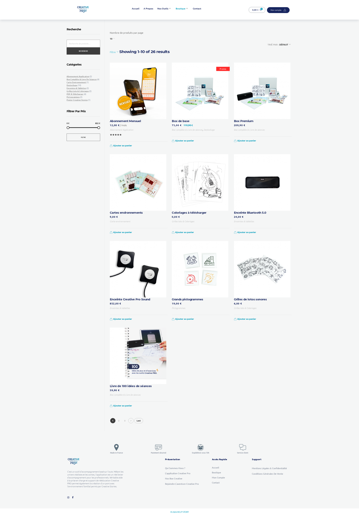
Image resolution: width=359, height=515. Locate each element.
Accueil (135, 8)
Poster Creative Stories (77, 100)
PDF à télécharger (75, 94)
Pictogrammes (178, 308)
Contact (197, 8)
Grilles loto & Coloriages (183, 221)
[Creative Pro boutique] (83, 9)
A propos (148, 8)
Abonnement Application (121, 129)
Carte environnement (120, 221)
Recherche (83, 51)
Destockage (209, 129)
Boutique (180, 8)
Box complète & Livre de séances (187, 129)
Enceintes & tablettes (244, 221)
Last (139, 420)
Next (131, 420)
